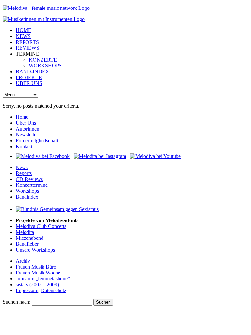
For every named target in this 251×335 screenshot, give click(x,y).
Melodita (25, 232)
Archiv (23, 261)
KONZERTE (43, 59)
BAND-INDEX (32, 71)
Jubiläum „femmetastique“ (43, 278)
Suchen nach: (16, 302)
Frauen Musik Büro (36, 267)
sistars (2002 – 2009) (37, 284)
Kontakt (24, 146)
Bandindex (27, 197)
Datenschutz (53, 290)
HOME (23, 30)
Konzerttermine (32, 185)
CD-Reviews (29, 179)
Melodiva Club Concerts (41, 226)
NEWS (23, 36)
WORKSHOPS (45, 65)
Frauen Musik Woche (38, 272)
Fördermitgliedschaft (37, 140)
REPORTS (27, 42)
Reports (24, 173)
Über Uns (26, 123)
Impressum (27, 290)
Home (22, 117)
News (22, 167)
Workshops (27, 191)
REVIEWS (27, 48)
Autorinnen (27, 129)
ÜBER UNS (29, 83)
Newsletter (27, 134)
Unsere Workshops (35, 250)
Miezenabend (29, 238)
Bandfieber (27, 244)
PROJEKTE (29, 77)
